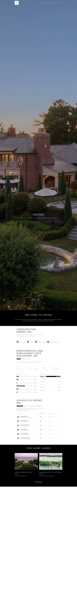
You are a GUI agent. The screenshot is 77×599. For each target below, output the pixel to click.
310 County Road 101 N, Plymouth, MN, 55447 (25, 434)
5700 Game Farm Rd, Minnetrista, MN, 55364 (25, 421)
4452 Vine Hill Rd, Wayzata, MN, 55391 (24, 430)
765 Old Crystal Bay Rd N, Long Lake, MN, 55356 (25, 417)
